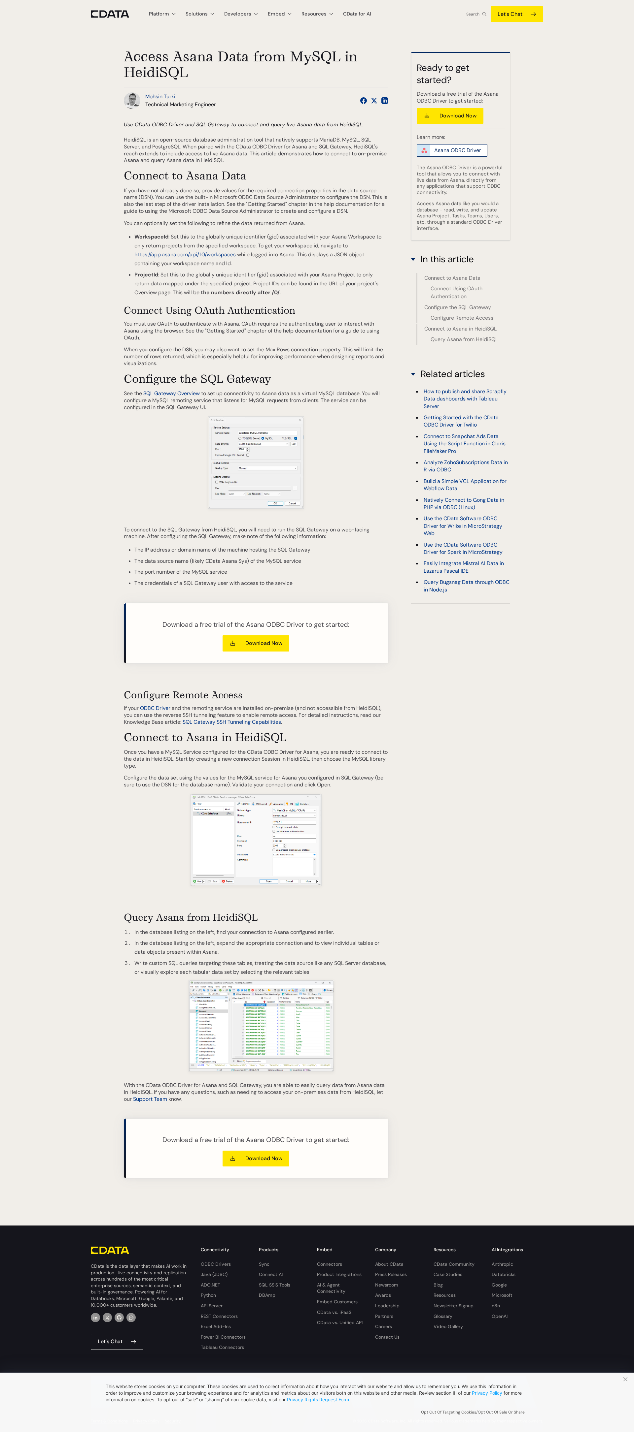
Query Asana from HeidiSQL (464, 339)
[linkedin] (95, 1317)
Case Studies (448, 1274)
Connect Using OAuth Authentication (456, 292)
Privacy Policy (487, 1393)
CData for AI (357, 14)
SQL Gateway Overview (171, 393)
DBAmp (267, 1295)
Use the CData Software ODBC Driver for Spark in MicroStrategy (463, 548)
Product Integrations (339, 1274)
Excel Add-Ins (216, 1326)
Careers (383, 1326)
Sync (264, 1264)
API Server (212, 1306)
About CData (389, 1264)
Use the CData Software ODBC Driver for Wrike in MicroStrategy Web (463, 526)
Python (208, 1295)
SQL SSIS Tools (274, 1285)
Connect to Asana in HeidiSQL (460, 328)
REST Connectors (219, 1316)
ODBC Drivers (216, 1264)
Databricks (503, 1274)
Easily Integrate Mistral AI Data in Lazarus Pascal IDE (464, 567)
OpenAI (500, 1316)
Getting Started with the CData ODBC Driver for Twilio (461, 421)
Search (472, 14)
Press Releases (391, 1274)
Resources (445, 1295)
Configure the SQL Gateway (457, 307)
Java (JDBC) (214, 1274)
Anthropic (502, 1264)
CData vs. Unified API (340, 1322)
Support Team (150, 1099)
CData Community (454, 1264)
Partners (384, 1316)
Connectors (329, 1264)
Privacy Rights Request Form (318, 1399)
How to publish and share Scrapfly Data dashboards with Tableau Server (465, 398)
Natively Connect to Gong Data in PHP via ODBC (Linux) (464, 503)
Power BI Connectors (223, 1337)
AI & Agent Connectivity (331, 1288)
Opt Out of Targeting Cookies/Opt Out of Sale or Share (473, 1412)
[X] (107, 1317)
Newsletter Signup (454, 1306)
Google (499, 1285)
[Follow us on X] (374, 100)
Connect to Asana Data (452, 277)
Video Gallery (448, 1326)
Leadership (387, 1306)
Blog (438, 1285)
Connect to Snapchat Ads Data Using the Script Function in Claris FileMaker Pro (465, 443)
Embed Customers (337, 1302)
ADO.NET (210, 1285)
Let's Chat (510, 14)
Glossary (443, 1316)
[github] (119, 1317)
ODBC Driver (155, 708)
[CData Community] (131, 1317)
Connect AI (271, 1274)
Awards (383, 1295)
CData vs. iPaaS (334, 1312)
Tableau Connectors (222, 1347)
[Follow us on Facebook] (363, 100)
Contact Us (387, 1337)
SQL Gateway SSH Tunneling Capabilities (232, 721)
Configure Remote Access (462, 317)
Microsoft (502, 1295)
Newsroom (386, 1285)
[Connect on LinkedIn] (384, 100)
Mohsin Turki (160, 96)
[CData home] (115, 14)
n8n (496, 1306)
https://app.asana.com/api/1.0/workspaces (185, 254)
